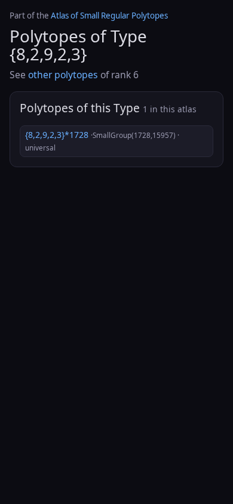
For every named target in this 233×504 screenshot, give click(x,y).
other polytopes (63, 74)
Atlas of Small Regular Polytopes (109, 15)
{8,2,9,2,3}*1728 (102, 141)
